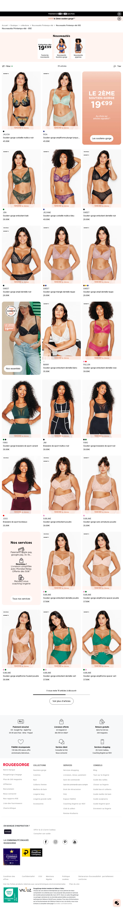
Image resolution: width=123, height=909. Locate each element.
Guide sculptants (100, 799)
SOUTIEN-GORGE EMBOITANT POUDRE (57, 522)
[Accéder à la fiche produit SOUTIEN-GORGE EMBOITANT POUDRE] (61, 485)
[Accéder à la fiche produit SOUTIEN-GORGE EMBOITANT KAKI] (21, 178)
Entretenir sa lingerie (102, 809)
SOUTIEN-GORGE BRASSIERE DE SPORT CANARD (20, 446)
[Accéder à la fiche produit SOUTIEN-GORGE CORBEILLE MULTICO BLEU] (61, 178)
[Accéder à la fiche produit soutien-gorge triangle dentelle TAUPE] (61, 255)
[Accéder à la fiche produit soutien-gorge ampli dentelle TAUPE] (101, 255)
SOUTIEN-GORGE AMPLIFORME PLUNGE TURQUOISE (62, 137)
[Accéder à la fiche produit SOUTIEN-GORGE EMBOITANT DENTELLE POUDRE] (61, 561)
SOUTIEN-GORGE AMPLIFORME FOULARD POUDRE (21, 676)
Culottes (36, 775)
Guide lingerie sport (101, 804)
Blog (95, 770)
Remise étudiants (70, 813)
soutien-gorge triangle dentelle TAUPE (59, 292)
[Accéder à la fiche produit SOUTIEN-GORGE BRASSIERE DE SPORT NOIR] (101, 409)
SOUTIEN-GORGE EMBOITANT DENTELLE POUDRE (61, 598)
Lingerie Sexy (39, 794)
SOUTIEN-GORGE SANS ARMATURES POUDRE (99, 522)
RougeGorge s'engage (12, 775)
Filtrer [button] (8, 66)
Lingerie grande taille (42, 799)
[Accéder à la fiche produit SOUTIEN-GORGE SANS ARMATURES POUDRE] (101, 485)
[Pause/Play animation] (119, 14)
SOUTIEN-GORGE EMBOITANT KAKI (15, 215)
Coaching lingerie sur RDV (74, 804)
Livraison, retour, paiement (74, 775)
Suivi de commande (71, 780)
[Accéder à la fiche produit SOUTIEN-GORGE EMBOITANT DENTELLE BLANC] (61, 331)
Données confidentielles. (63, 903)
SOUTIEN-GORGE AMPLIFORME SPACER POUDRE (101, 598)
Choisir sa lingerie (101, 785)
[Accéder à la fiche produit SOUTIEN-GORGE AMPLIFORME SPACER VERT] (101, 639)
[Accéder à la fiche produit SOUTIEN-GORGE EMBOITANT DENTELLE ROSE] (101, 331)
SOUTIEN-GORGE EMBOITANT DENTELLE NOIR (99, 215)
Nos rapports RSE (10, 799)
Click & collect (69, 809)
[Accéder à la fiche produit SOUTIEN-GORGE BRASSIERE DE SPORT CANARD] (21, 409)
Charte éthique (9, 808)
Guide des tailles (100, 780)
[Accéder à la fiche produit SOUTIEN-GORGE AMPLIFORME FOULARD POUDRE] (21, 639)
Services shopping (71, 770)
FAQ (65, 794)
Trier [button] (119, 66)
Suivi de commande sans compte (75, 785)
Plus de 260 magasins (12, 779)
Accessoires (38, 804)
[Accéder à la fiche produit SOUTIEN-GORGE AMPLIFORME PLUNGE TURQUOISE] (61, 100)
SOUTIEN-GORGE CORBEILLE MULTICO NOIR (18, 137)
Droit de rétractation (72, 789)
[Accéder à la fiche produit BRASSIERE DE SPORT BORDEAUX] (21, 485)
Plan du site (74, 884)
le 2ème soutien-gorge (61, 19)
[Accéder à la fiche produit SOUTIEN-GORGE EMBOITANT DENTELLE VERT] (61, 639)
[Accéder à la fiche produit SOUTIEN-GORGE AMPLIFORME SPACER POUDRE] (101, 561)
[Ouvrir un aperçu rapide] (38, 74)
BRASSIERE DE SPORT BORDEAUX (15, 522)
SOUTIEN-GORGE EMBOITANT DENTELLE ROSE (100, 368)
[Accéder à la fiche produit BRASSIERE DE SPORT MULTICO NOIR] (61, 409)
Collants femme (40, 785)
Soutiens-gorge (39, 770)
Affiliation (7, 784)
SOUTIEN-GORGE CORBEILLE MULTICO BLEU (58, 215)
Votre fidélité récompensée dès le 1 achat (61, 13)
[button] (37, 74)
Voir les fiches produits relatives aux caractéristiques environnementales (34, 884)
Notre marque (9, 770)
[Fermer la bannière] (119, 19)
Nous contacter (9, 794)
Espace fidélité (69, 799)
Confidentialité (28, 876)
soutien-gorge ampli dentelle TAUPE (98, 292)
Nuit (35, 780)
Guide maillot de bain (102, 794)
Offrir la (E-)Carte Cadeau (45, 830)
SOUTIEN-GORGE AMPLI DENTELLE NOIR (17, 292)
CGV (40, 876)
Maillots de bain (40, 789)
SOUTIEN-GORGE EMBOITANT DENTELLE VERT (59, 676)
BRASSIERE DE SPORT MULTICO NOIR (56, 446)
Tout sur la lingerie (101, 775)
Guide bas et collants (102, 789)
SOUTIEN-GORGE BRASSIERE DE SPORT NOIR (99, 446)
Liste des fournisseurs (12, 803)
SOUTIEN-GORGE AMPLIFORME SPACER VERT (99, 676)
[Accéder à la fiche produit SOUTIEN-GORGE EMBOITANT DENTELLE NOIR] (101, 178)
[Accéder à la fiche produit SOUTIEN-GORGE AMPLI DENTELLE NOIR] (21, 255)
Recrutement (8, 789)
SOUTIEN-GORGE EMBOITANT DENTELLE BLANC (60, 368)
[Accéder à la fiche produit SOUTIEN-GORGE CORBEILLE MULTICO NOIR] (21, 100)
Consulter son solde (42, 834)
